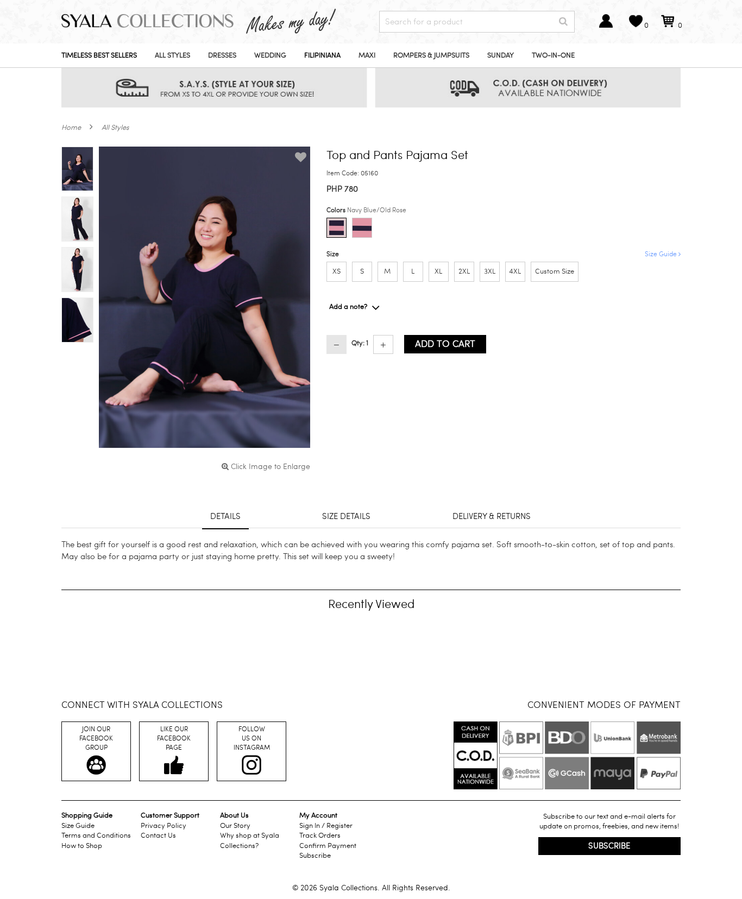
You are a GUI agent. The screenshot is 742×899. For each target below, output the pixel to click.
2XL (464, 271)
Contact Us (158, 835)
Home (71, 127)
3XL (489, 271)
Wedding (270, 55)
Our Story (235, 825)
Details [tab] (225, 516)
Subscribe (315, 855)
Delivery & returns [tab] (491, 516)
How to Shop (81, 845)
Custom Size (554, 271)
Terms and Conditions (96, 835)
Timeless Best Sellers (99, 55)
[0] (667, 26)
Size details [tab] (346, 516)
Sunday (500, 55)
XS (336, 271)
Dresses (222, 55)
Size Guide (661, 254)
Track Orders (320, 835)
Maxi (367, 55)
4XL (515, 271)
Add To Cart (445, 344)
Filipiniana (322, 55)
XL (438, 271)
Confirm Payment (327, 845)
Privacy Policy (163, 825)
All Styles (172, 55)
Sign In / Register (326, 825)
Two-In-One (553, 55)
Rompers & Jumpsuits (431, 55)
